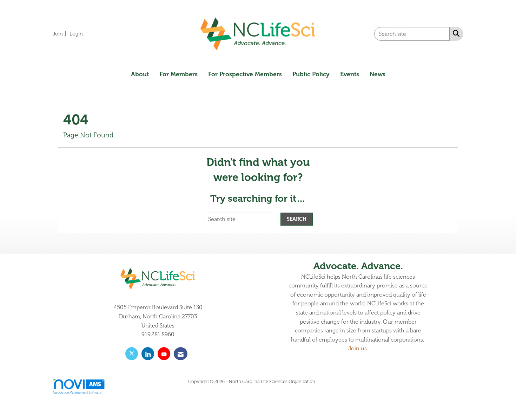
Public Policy (311, 74)
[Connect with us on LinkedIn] (147, 353)
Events (349, 74)
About (140, 74)
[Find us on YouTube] (164, 353)
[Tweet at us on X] (131, 353)
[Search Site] (455, 33)
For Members (178, 74)
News (377, 74)
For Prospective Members (245, 74)
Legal (322, 381)
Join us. (358, 348)
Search (296, 219)
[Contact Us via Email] (180, 353)
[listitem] (60, 34)
